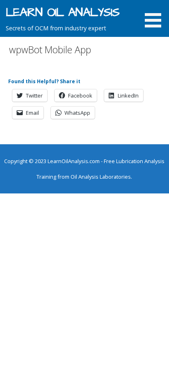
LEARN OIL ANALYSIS (62, 13)
